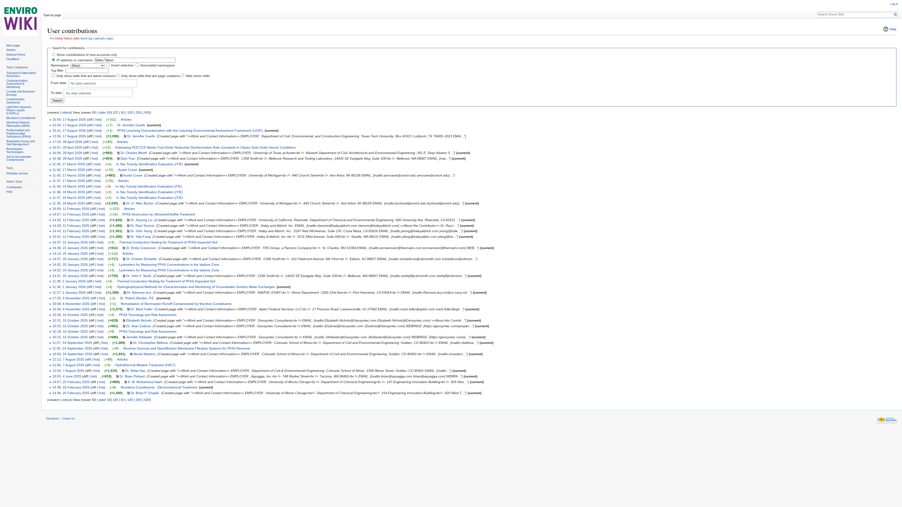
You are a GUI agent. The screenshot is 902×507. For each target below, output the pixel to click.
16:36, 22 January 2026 (70, 248)
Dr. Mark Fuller (142, 309)
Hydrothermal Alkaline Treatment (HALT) (145, 365)
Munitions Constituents (20, 118)
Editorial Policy (15, 54)
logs (109, 38)
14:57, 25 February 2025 (70, 382)
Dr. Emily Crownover (141, 248)
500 (147, 112)
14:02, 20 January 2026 (70, 264)
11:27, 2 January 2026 (69, 292)
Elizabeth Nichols (139, 320)
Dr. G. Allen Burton (140, 203)
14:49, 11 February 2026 (70, 225)
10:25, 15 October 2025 (70, 326)
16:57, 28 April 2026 (67, 147)
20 (116, 112)
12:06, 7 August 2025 (68, 365)
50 (122, 112)
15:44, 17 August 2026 (69, 125)
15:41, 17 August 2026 (69, 130)
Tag (53, 70)
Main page (13, 45)
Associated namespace (157, 65)
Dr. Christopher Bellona (150, 343)
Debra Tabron (64, 38)
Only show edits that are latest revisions (85, 76)
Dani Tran (128, 158)
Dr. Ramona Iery (139, 292)
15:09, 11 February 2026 (70, 209)
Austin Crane (127, 170)
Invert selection (122, 65)
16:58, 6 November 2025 (70, 304)
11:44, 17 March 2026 (68, 170)
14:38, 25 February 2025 (70, 387)
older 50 (105, 112)
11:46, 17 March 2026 (68, 164)
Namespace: (60, 65)
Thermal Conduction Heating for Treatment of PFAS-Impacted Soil (168, 242)
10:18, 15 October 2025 (70, 331)
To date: (57, 93)
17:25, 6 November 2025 (70, 298)
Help (893, 29)
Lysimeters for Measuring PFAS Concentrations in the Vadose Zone (169, 264)
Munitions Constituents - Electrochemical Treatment (159, 387)
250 (138, 112)
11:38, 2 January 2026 (69, 281)
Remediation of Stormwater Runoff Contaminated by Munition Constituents (176, 304)
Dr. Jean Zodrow (138, 326)
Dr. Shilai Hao (135, 371)
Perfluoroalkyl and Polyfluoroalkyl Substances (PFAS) (18, 133)
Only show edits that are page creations (150, 76)
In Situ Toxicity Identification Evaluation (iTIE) (149, 164)
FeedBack (12, 59)
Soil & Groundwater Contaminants (18, 158)
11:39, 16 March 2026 (68, 186)
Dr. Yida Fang (140, 236)
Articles (126, 119)
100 (130, 112)
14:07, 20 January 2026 (70, 259)
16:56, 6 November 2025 (70, 309)
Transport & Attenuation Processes (21, 74)
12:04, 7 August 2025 (68, 371)
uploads (99, 38)
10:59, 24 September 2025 (72, 354)
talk (76, 38)
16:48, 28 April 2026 (67, 158)
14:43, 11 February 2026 (70, 231)
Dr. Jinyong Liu (141, 220)
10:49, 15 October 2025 (70, 315)
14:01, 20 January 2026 (70, 276)
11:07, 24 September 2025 (72, 343)
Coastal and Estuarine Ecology (20, 93)
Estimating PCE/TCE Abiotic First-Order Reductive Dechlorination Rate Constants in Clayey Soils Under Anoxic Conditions (205, 147)
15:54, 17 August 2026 (69, 119)
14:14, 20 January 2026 (70, 253)
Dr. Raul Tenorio (142, 225)
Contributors (14, 187)
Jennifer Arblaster (139, 337)
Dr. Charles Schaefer (141, 259)
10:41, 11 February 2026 (70, 236)
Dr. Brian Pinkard (132, 376)
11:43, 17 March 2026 (68, 175)
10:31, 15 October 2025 (70, 320)
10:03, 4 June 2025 (66, 376)
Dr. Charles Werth (134, 153)
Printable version (17, 173)
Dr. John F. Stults (138, 276)
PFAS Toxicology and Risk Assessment (147, 315)
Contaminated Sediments (15, 101)
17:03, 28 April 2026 (67, 142)
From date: (59, 83)
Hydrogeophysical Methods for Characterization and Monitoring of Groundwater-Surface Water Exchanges (196, 287)
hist (98, 119)
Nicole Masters (144, 354)
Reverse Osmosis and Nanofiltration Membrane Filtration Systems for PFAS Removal (186, 348)
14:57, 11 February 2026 (70, 214)
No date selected (83, 83)
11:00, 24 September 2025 (72, 348)
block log (86, 38)
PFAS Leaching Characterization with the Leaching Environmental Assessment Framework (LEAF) (190, 130)
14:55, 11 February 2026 (70, 220)
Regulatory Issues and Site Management (20, 143)
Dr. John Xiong (141, 231)
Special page (52, 15)
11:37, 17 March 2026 (68, 181)
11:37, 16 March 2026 (68, 198)
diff (90, 119)
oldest (66, 112)
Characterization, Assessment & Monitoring (17, 84)
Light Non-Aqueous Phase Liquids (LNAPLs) (18, 110)
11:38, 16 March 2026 (68, 192)
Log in (894, 4)
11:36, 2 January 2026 (69, 287)
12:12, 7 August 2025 (68, 359)
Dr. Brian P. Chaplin (145, 393)
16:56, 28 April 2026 (67, 153)
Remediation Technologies (14, 150)
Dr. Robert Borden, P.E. (137, 298)
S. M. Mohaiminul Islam (145, 382)
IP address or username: (75, 60)
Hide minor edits (198, 76)
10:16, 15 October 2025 (70, 337)
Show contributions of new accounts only (87, 55)
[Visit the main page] (20, 19)
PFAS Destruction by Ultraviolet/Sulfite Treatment (158, 214)
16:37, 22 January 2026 (70, 242)
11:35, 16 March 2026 (68, 203)
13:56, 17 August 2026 (69, 136)
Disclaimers (52, 418)
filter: (57, 70)
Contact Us (68, 418)
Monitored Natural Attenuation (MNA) (18, 124)
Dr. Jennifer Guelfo (131, 125)
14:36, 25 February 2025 (70, 393)
